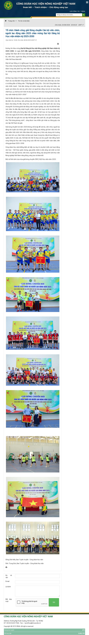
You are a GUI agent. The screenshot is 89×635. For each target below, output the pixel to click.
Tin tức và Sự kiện (24, 21)
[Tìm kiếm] (83, 15)
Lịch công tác (75, 11)
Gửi (54, 602)
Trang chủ (11, 21)
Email (83, 11)
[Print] (58, 43)
